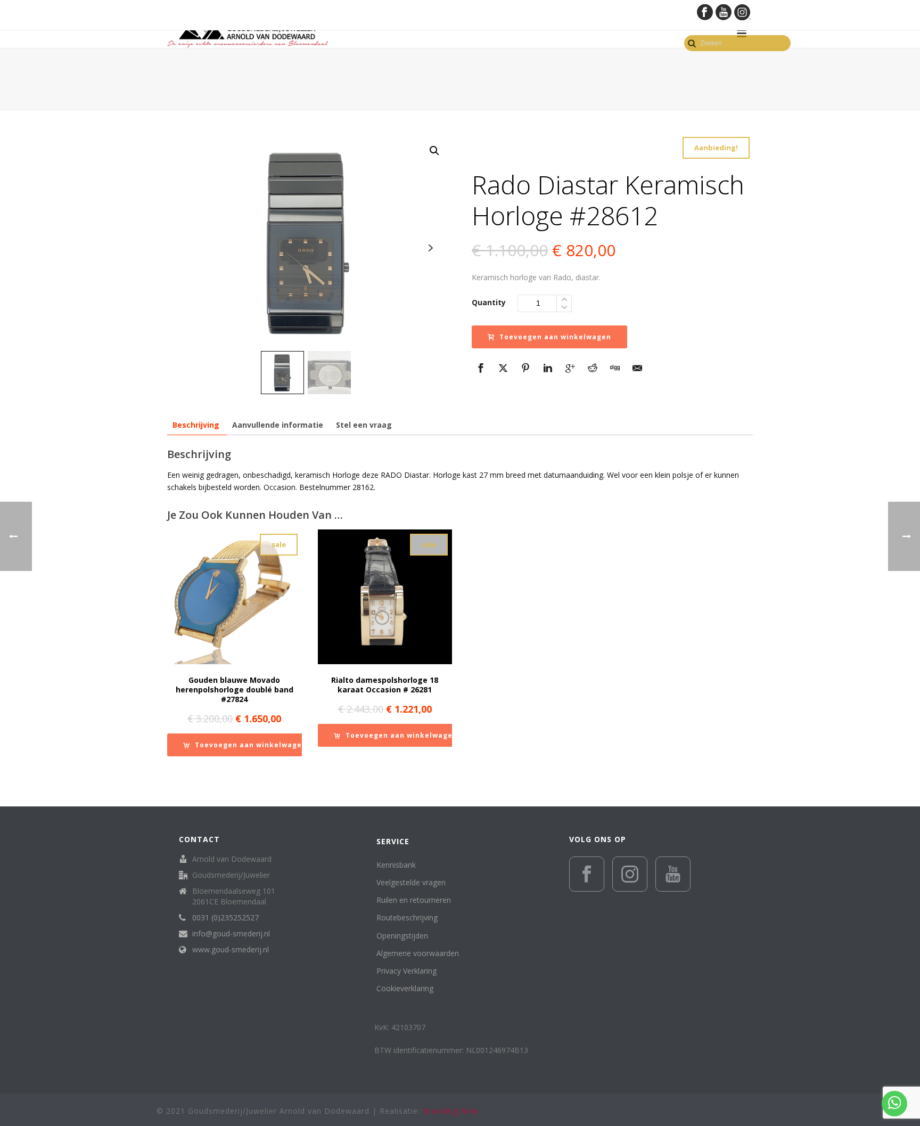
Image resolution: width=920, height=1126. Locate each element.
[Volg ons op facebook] (586, 874)
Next (430, 248)
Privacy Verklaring (406, 971)
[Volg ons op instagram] (629, 874)
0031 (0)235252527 (225, 918)
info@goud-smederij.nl (231, 934)
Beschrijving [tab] (195, 425)
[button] (434, 150)
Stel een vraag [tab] (364, 425)
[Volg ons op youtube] (673, 874)
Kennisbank (396, 865)
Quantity (489, 302)
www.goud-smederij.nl (230, 949)
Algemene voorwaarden (417, 953)
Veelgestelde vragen (411, 882)
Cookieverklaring (404, 988)
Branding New (450, 1111)
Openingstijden (402, 936)
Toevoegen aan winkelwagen (555, 336)
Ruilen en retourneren (413, 900)
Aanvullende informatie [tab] (277, 425)
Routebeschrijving (407, 917)
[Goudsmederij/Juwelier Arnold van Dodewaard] (248, 33)
